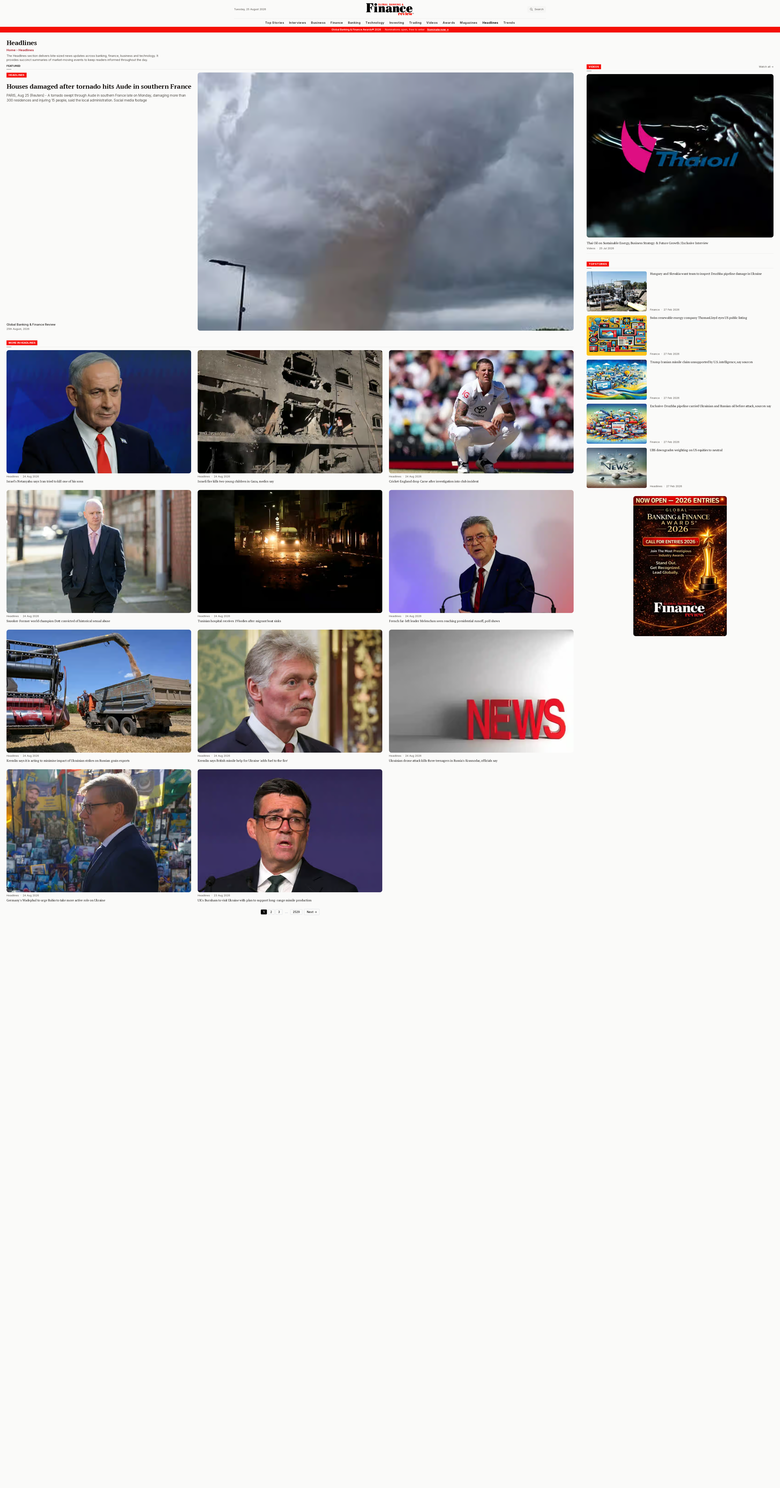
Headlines (490, 22)
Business (318, 22)
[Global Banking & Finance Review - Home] (390, 9)
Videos (432, 22)
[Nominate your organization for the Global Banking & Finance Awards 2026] (680, 566)
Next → (312, 912)
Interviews (297, 22)
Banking (354, 22)
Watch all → (766, 66)
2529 (296, 912)
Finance (336, 22)
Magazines (468, 22)
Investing (396, 22)
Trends (509, 22)
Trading (415, 22)
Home (11, 50)
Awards (449, 22)
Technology (375, 22)
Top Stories (274, 22)
